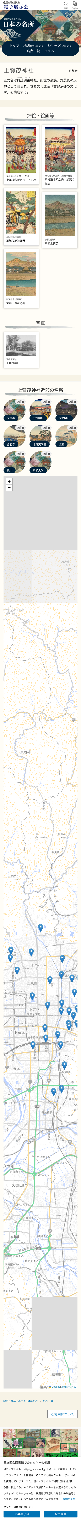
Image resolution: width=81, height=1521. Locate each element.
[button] (77, 1024)
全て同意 (60, 1514)
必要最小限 (22, 1514)
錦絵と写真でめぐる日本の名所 (20, 1400)
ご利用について (62, 1414)
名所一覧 (48, 1400)
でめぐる (60, 45)
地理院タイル (68, 1386)
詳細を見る (69, 1499)
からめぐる (33, 45)
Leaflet (55, 1386)
